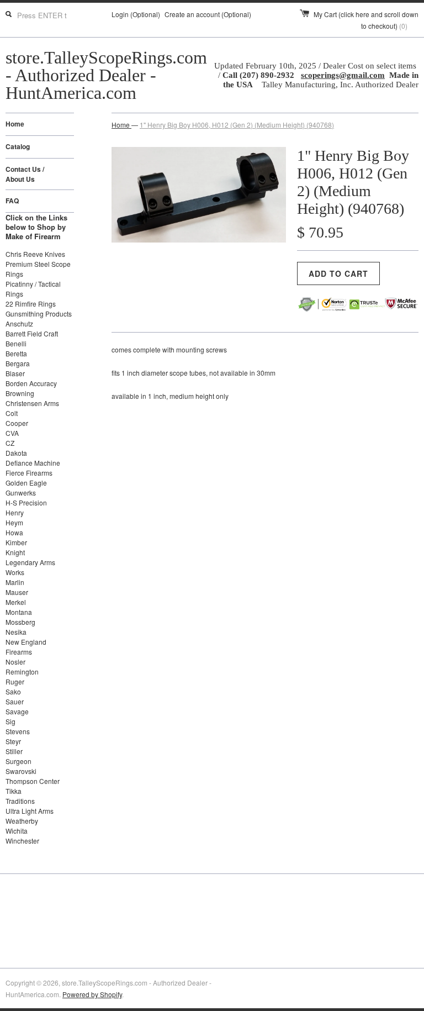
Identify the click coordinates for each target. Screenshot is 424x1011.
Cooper (17, 423)
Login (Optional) (136, 14)
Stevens (18, 731)
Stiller (14, 751)
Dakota (16, 452)
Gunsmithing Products (39, 313)
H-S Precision (26, 502)
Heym (14, 522)
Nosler (15, 661)
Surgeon (18, 761)
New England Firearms (26, 646)
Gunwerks (21, 492)
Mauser (17, 592)
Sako (13, 691)
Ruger (15, 681)
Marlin (15, 582)
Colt (12, 413)
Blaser (15, 373)
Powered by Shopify (92, 994)
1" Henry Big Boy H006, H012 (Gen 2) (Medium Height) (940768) (237, 124)
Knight (15, 552)
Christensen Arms (32, 403)
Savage (17, 711)
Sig (10, 721)
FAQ (12, 201)
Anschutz (19, 323)
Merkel (16, 602)
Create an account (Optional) (208, 14)
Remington (22, 671)
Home (15, 124)
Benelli (16, 343)
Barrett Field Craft (32, 333)
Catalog (18, 146)
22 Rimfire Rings (31, 303)
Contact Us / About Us (25, 174)
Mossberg (20, 621)
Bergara (18, 363)
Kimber (16, 542)
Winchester (22, 840)
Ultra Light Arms (30, 810)
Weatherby (22, 820)
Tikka (14, 791)
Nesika (16, 631)
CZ (10, 442)
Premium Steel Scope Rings (38, 268)
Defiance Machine (33, 462)
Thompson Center (33, 781)
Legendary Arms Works (30, 567)
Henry (15, 512)
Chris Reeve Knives (35, 254)
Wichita (17, 830)
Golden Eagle (26, 482)
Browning (20, 393)
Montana (19, 612)
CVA (12, 433)
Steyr (13, 741)
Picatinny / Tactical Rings (33, 288)
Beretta (16, 353)
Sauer (15, 701)
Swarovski (21, 771)
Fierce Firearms (29, 472)
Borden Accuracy (31, 383)
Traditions (20, 800)
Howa (14, 532)
